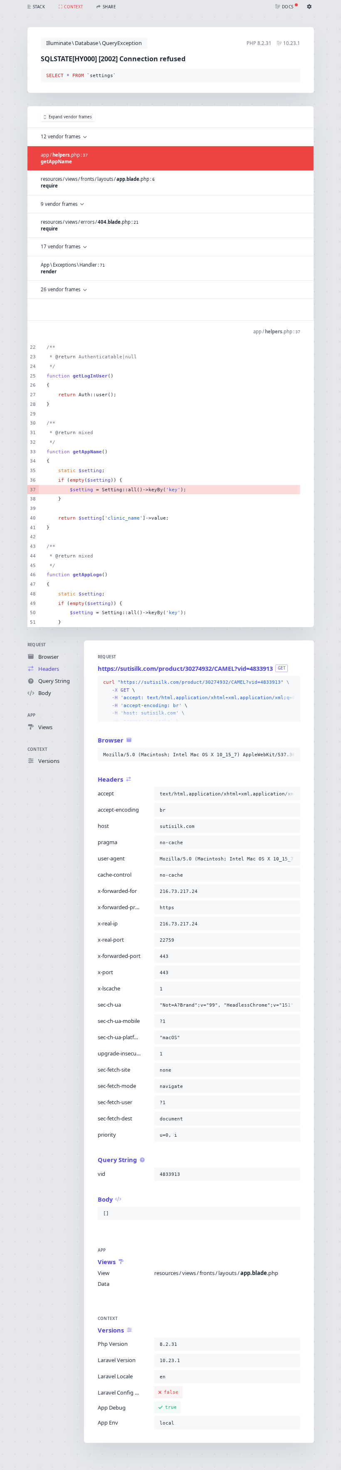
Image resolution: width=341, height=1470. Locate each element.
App (31, 715)
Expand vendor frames (70, 117)
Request (36, 645)
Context (37, 749)
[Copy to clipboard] (292, 76)
